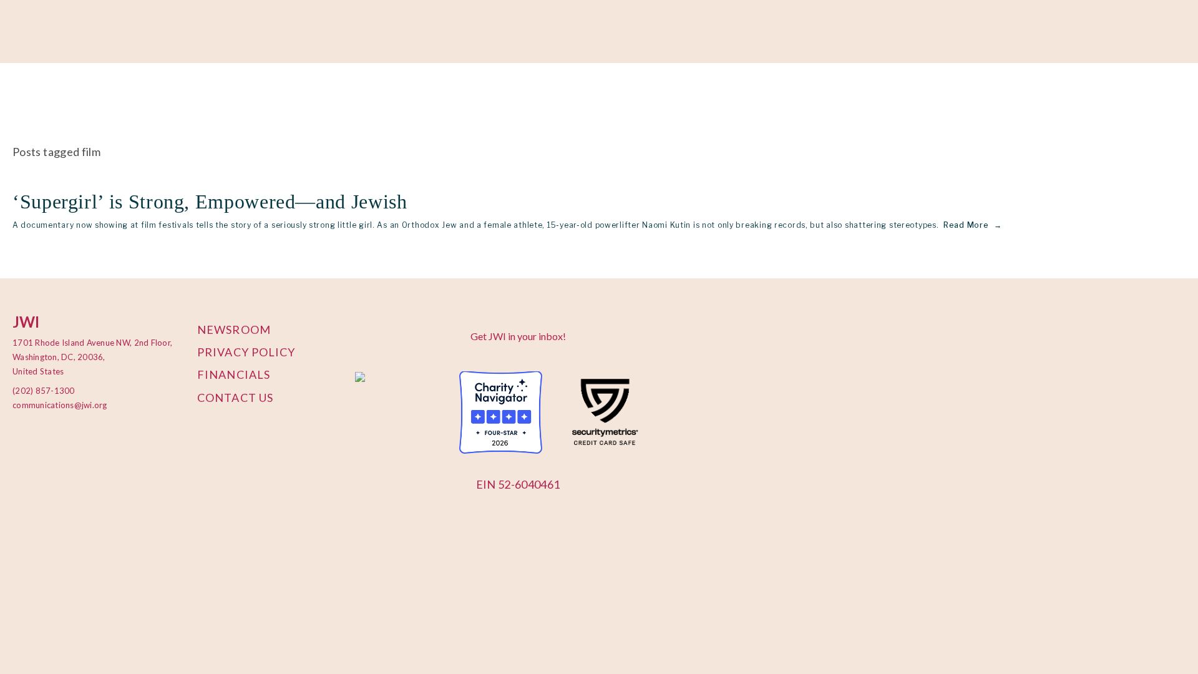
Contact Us (235, 397)
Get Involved (244, 94)
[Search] (117, 32)
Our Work (82, 94)
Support (309, 94)
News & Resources (427, 94)
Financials (233, 374)
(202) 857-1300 (43, 391)
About (26, 94)
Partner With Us (160, 94)
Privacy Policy (246, 352)
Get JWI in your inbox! (518, 336)
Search (502, 94)
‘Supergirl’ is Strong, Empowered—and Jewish (212, 201)
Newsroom (234, 329)
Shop (356, 94)
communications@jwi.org (53, 405)
